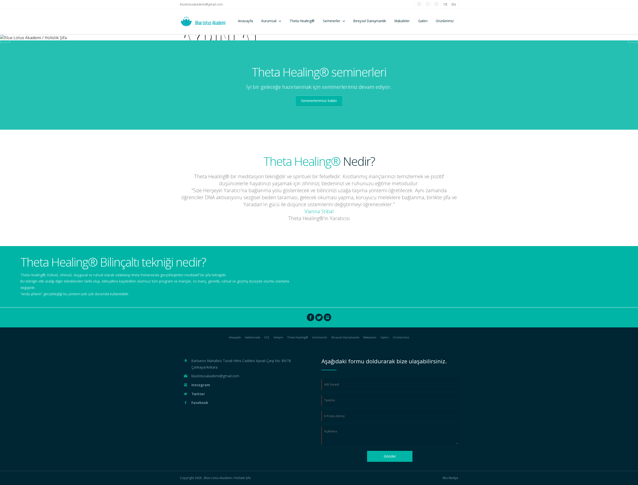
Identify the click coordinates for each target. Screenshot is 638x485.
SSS (266, 337)
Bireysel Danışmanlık (369, 20)
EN (454, 4)
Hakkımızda (252, 337)
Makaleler (402, 20)
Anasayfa (245, 20)
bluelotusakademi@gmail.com (201, 4)
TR (445, 4)
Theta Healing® (302, 20)
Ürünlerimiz (445, 20)
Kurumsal (268, 20)
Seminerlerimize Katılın (319, 100)
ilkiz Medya (450, 478)
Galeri (422, 20)
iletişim (278, 337)
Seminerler (331, 20)
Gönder (390, 456)
